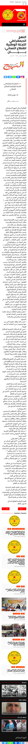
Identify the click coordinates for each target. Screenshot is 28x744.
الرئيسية (24, 2)
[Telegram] (10, 77)
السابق (21, 509)
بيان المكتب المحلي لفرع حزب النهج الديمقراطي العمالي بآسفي (15, 590)
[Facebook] (18, 77)
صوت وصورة (18, 2)
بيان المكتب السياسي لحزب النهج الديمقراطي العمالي (16, 670)
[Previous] (5, 708)
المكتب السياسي (20, 667)
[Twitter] (6, 77)
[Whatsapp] (14, 77)
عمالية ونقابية (16, 639)
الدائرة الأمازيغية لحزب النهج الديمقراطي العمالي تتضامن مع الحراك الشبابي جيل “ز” (15, 532)
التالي (6, 509)
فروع (18, 556)
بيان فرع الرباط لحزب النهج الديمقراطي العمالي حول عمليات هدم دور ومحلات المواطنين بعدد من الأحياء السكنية (16, 562)
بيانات (11, 55)
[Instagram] (22, 77)
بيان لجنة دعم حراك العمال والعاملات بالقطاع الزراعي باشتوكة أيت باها (16, 643)
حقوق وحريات (16, 613)
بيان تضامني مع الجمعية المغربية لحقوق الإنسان (16, 617)
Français (12, 2)
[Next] (23, 691)
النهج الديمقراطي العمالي (18, 529)
